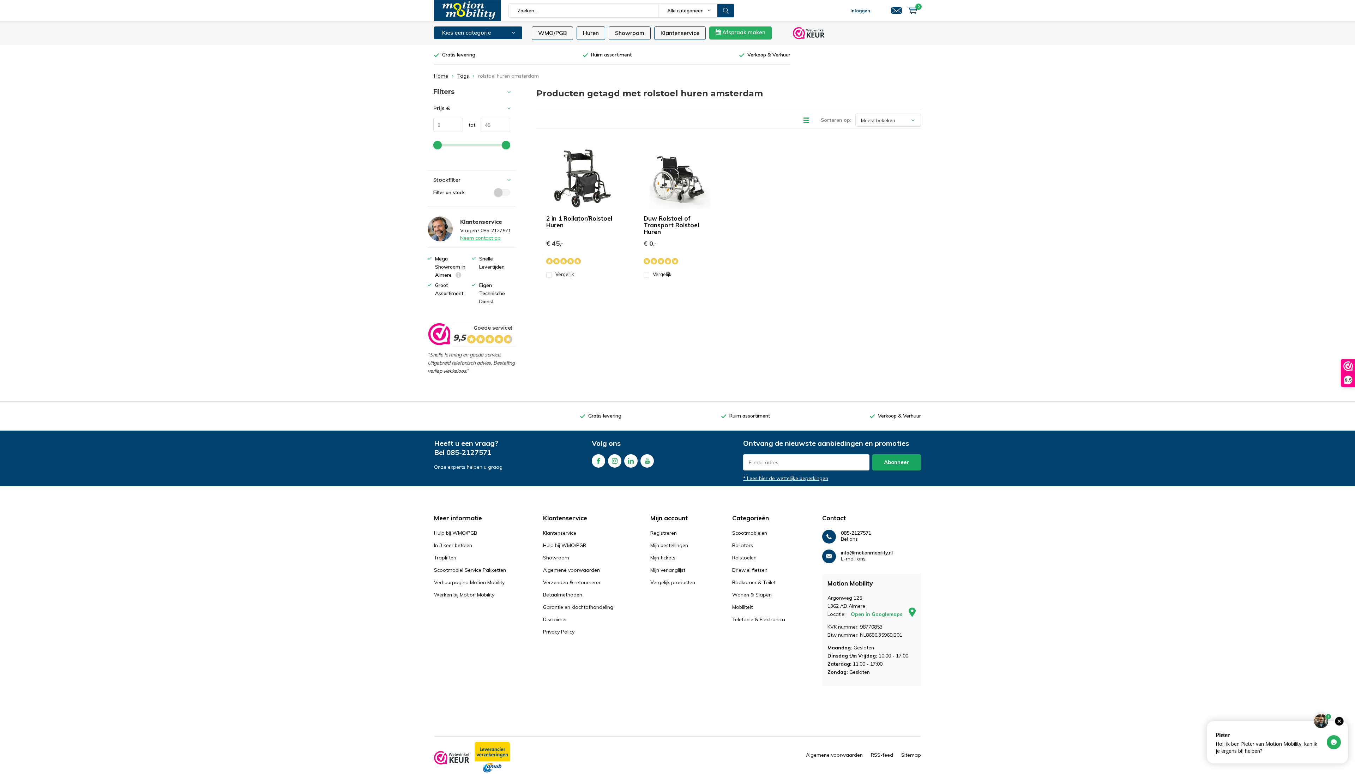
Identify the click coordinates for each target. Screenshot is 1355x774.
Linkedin (631, 461)
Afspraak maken (743, 32)
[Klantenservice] (896, 10)
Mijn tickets (662, 557)
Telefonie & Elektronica (758, 619)
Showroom (629, 32)
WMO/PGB (552, 32)
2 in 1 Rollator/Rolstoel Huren (579, 222)
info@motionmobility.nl (867, 553)
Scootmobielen (749, 533)
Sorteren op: (836, 120)
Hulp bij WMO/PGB (455, 533)
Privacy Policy (558, 632)
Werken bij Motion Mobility (464, 595)
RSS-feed (882, 755)
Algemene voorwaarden (571, 570)
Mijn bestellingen (669, 545)
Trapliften (445, 557)
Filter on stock (449, 192)
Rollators (742, 545)
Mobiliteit (742, 607)
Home (441, 76)
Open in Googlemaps (877, 614)
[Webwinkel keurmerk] (451, 757)
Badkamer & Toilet (754, 582)
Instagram (614, 461)
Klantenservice (680, 32)
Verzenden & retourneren (572, 582)
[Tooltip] (458, 276)
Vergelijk (564, 274)
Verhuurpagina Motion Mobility (469, 582)
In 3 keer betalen (453, 545)
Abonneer (896, 462)
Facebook (598, 461)
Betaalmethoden (562, 595)
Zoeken (725, 11)
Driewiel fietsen (749, 570)
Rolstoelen (744, 557)
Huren (591, 32)
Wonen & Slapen (752, 595)
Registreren (663, 533)
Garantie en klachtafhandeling (578, 607)
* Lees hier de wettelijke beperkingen (785, 478)
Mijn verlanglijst (667, 570)
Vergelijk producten (672, 582)
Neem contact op (480, 238)
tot (469, 125)
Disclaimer (555, 619)
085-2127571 (469, 452)
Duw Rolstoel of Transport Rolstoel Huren (671, 225)
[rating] (439, 334)
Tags (463, 76)
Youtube (647, 461)
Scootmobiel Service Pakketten (470, 570)
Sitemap (911, 755)
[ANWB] (492, 758)
